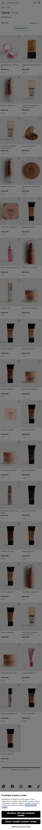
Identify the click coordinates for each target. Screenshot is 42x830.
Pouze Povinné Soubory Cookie (21, 821)
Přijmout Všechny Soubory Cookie (21, 814)
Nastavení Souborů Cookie (21, 827)
